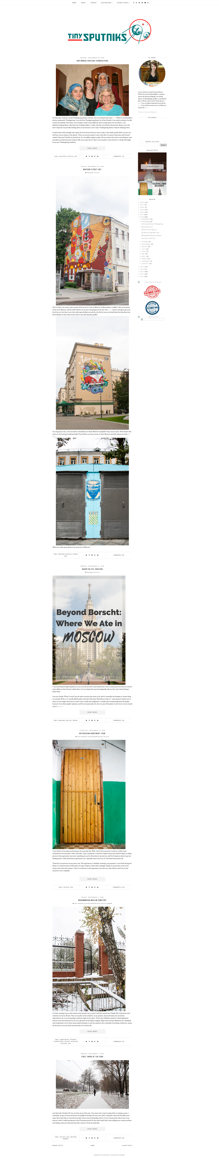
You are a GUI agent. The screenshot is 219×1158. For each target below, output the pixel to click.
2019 (142, 209)
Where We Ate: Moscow (92, 569)
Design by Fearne (118, 1155)
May (143, 254)
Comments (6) (118, 555)
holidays (63, 156)
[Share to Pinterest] (92, 156)
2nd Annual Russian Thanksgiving (92, 60)
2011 (142, 276)
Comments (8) (119, 720)
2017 (142, 214)
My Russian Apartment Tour (92, 733)
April (144, 256)
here (114, 118)
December (146, 219)
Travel (75, 720)
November (146, 221)
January (145, 263)
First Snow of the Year (92, 1056)
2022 (142, 202)
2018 (142, 212)
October (145, 241)
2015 (142, 266)
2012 (142, 274)
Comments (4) (118, 156)
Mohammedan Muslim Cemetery (92, 900)
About (83, 3)
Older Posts (127, 1145)
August (145, 246)
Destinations (106, 3)
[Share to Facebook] (89, 156)
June (144, 251)
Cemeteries (64, 1039)
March (144, 259)
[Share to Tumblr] (94, 156)
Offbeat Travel (123, 3)
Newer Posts (57, 1145)
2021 (142, 205)
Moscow (62, 554)
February (146, 261)
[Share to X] (86, 156)
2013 (142, 271)
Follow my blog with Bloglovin (147, 112)
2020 (142, 207)
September (146, 244)
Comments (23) (119, 887)
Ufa (75, 156)
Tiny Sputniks (104, 1155)
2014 (142, 269)
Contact (94, 3)
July (144, 249)
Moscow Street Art (92, 169)
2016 (142, 217)
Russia (70, 156)
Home (74, 3)
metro (110, 310)
